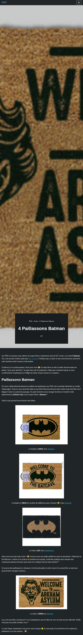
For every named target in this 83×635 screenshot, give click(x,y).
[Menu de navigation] (78, 2)
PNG (30, 321)
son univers (33, 359)
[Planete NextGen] (5, 3)
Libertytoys (49, 550)
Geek (36, 321)
